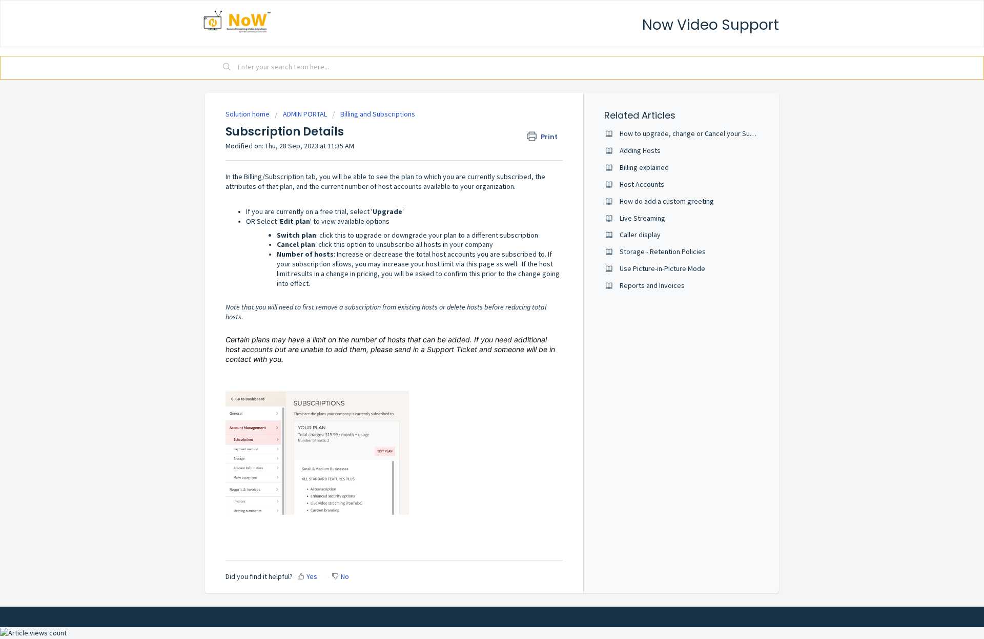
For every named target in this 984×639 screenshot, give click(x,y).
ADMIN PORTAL (305, 114)
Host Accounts (642, 184)
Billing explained (644, 167)
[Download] (473, 186)
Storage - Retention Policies (663, 251)
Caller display (640, 234)
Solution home (248, 114)
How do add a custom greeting (667, 201)
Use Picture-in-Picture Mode (662, 268)
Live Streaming (642, 218)
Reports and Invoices (652, 285)
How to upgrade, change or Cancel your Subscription (700, 133)
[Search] (227, 67)
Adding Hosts (640, 150)
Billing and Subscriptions (377, 114)
